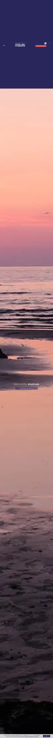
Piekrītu (46, 736)
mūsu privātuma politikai (31, 736)
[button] (4, 45)
